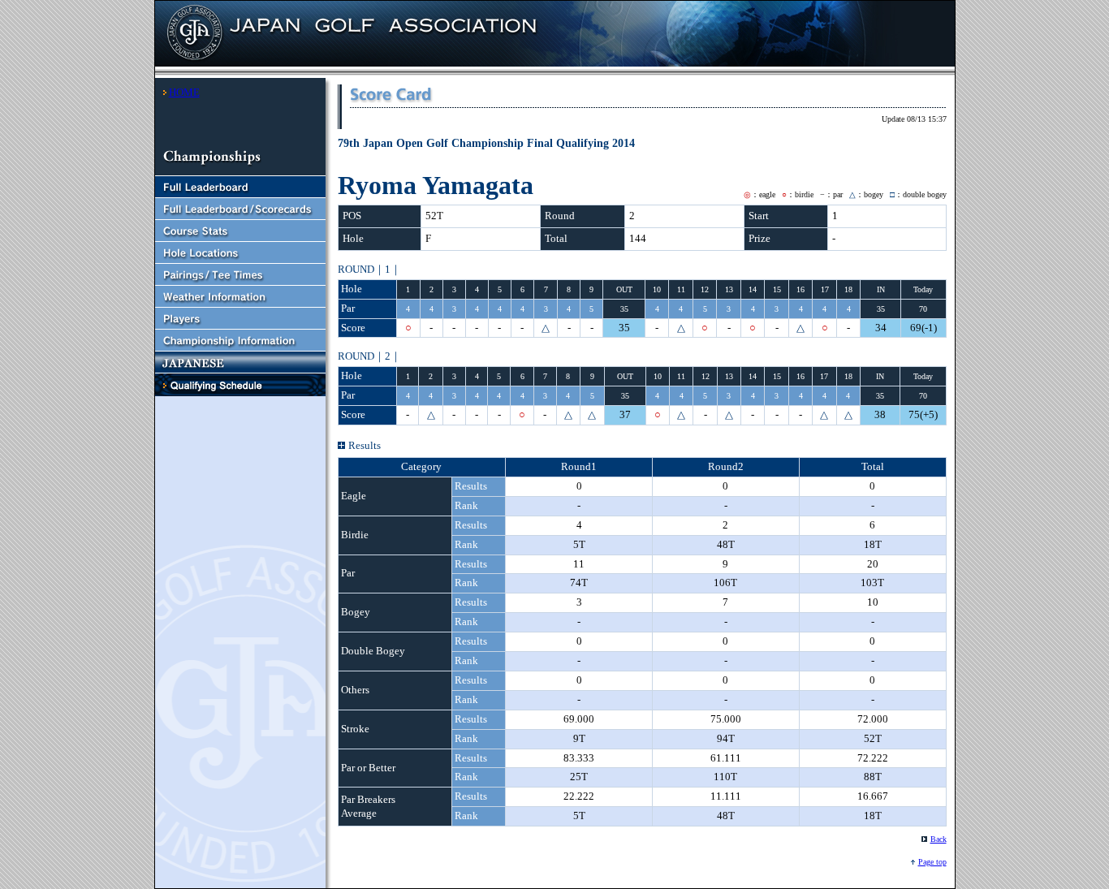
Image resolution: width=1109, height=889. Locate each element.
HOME (184, 92)
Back (938, 839)
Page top (932, 861)
